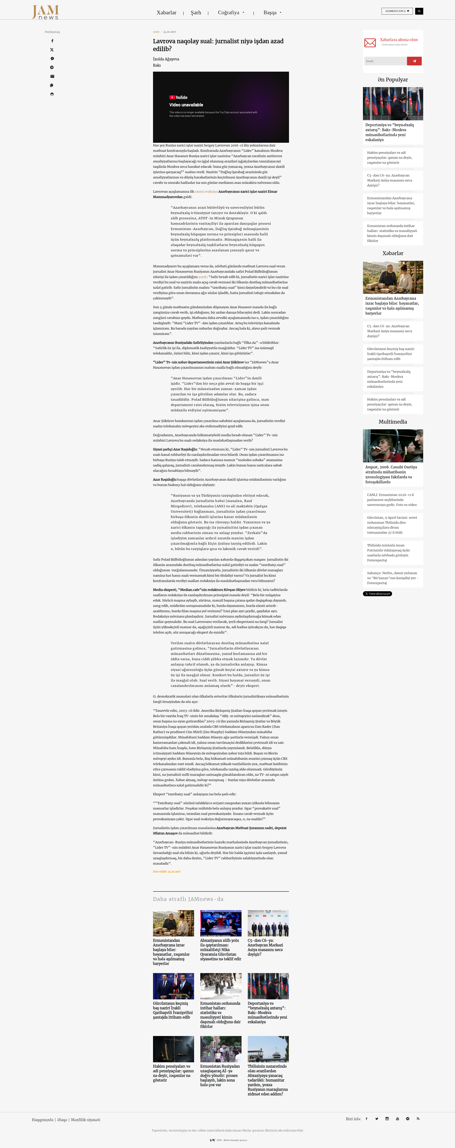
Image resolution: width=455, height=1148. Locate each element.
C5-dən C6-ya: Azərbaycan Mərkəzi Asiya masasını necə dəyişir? (265, 947)
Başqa (270, 12)
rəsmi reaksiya (206, 191)
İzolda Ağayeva (166, 59)
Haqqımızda (42, 1120)
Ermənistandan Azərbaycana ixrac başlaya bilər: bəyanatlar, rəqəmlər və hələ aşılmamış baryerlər (171, 952)
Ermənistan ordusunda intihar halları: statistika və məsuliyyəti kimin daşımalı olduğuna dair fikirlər (220, 1015)
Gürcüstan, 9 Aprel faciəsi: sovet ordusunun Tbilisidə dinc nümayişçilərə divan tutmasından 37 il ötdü (392, 525)
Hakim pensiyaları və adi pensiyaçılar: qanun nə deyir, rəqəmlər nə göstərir (173, 1073)
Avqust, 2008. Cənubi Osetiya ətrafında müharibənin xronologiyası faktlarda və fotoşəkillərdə (391, 474)
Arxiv (157, 31)
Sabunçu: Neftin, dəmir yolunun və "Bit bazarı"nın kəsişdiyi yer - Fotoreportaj (393, 578)
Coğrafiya (228, 12)
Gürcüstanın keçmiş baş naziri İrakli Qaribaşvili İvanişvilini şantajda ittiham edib (173, 1010)
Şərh (196, 12)
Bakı (157, 65)
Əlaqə (62, 1120)
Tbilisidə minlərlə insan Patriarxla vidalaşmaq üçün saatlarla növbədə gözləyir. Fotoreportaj (388, 552)
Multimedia (393, 422)
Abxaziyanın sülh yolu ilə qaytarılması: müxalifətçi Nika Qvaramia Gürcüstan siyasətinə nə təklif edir (220, 949)
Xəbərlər (166, 12)
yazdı (202, 277)
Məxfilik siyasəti (85, 1120)
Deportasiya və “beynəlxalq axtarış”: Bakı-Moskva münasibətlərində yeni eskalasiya (267, 1012)
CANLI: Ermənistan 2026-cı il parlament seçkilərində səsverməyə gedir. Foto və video (392, 500)
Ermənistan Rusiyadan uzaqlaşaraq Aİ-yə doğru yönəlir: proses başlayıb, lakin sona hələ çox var (220, 1075)
